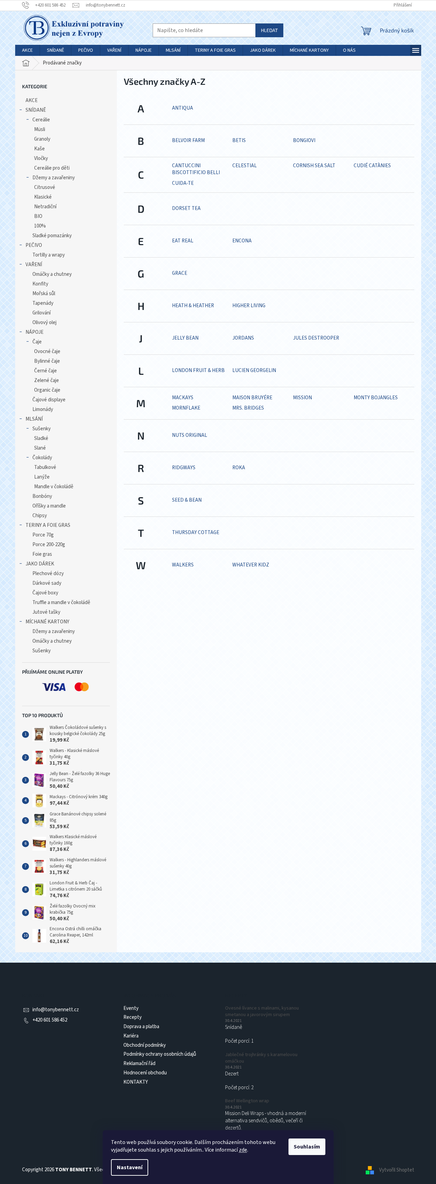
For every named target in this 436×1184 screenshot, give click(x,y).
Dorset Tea (186, 208)
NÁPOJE (34, 332)
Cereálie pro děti (52, 168)
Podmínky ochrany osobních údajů (159, 1054)
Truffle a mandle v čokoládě (61, 602)
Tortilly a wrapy (48, 255)
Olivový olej (44, 322)
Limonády (42, 409)
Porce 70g (43, 535)
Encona (242, 240)
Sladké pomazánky (52, 235)
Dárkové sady (46, 583)
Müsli (39, 129)
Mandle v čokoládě (53, 486)
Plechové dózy (48, 573)
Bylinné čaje (47, 361)
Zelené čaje (46, 380)
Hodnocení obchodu (145, 1072)
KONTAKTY (135, 1082)
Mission (302, 397)
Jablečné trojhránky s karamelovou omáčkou (261, 1058)
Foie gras (42, 554)
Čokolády (42, 457)
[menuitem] (27, 50)
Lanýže (42, 477)
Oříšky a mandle (49, 506)
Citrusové (44, 187)
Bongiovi (304, 140)
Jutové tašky (46, 612)
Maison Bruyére (252, 397)
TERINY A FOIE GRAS (48, 525)
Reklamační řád (139, 1063)
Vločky (41, 158)
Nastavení (129, 1167)
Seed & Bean (187, 500)
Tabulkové (45, 467)
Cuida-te (183, 183)
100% (40, 226)
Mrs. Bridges (248, 408)
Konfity (40, 284)
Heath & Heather (193, 305)
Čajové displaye (48, 399)
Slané (40, 448)
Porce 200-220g (48, 544)
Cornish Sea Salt (314, 165)
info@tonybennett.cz (55, 1009)
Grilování (41, 313)
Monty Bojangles (376, 397)
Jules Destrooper (316, 338)
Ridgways (183, 467)
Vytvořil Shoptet (396, 1169)
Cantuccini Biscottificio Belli (196, 169)
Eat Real (182, 240)
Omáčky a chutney (52, 274)
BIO (38, 216)
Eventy (131, 1008)
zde (243, 1150)
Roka (238, 467)
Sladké (41, 438)
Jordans (243, 338)
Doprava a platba (141, 1026)
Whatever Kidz (250, 565)
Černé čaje (45, 370)
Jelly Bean (185, 338)
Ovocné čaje (47, 351)
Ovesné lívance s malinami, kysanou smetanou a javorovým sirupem (262, 1011)
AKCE (32, 100)
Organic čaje (47, 390)
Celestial (244, 165)
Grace (179, 273)
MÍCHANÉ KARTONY (47, 621)
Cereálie (41, 119)
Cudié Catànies (372, 165)
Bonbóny (42, 496)
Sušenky (41, 428)
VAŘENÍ (34, 264)
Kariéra (131, 1036)
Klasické (43, 197)
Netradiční (45, 206)
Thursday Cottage (195, 532)
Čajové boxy (45, 592)
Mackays (182, 397)
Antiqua (182, 108)
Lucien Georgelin (254, 370)
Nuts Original (189, 435)
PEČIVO (34, 245)
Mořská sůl (43, 293)
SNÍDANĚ (36, 110)
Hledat (269, 30)
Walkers (183, 565)
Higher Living (248, 305)
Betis (239, 140)
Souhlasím (307, 1147)
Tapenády (42, 303)
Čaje (37, 341)
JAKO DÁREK (40, 564)
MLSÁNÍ (34, 419)
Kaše (39, 148)
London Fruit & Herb (198, 370)
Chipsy (39, 515)
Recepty (132, 1017)
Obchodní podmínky (144, 1045)
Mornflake (186, 408)
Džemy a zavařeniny (53, 177)
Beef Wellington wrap (247, 1101)
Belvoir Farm (188, 140)
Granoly (42, 139)
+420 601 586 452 (49, 1020)
